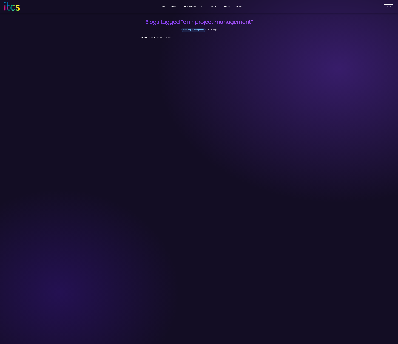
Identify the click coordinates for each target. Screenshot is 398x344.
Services (174, 6)
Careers (239, 6)
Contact (227, 6)
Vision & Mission (190, 6)
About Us (214, 6)
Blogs (203, 6)
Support (388, 6)
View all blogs (212, 30)
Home (164, 6)
